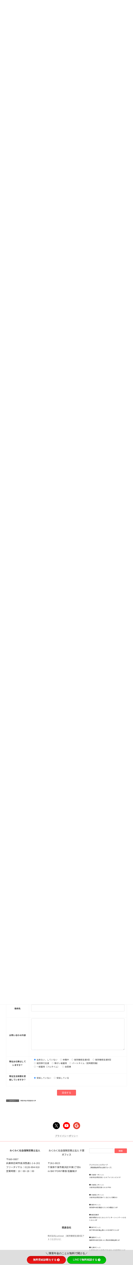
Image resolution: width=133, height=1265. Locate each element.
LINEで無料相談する (85, 1259)
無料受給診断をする (44, 1259)
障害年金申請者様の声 (28, 1100)
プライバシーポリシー (66, 1135)
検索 (121, 1150)
